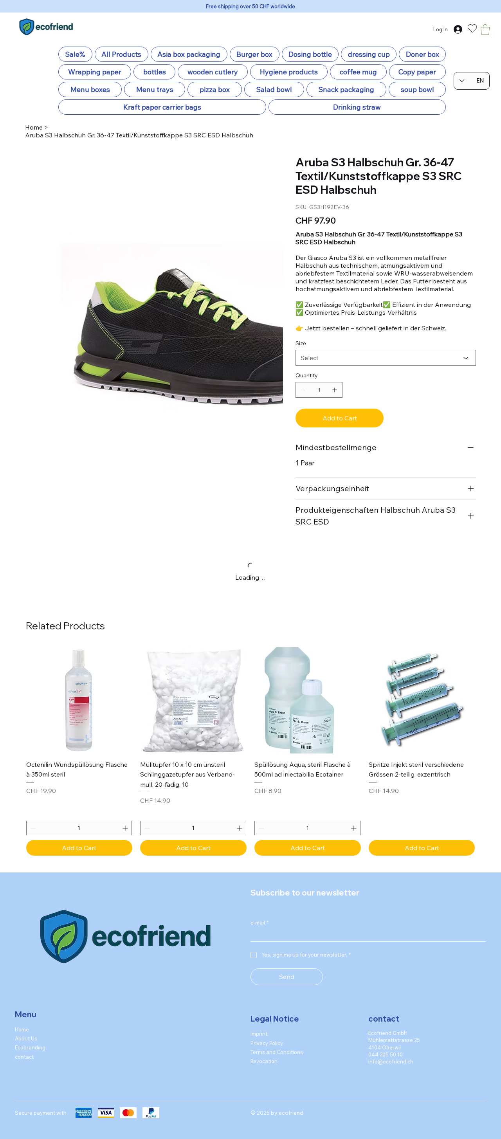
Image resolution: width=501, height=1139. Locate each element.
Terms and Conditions (276, 1071)
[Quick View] (98, 719)
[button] (485, 29)
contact (24, 1075)
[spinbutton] (98, 847)
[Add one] (334, 390)
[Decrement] (32, 847)
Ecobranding (30, 1066)
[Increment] (164, 847)
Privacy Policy (266, 1061)
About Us (26, 1057)
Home (22, 1048)
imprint (258, 1052)
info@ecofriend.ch (390, 1080)
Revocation (264, 1080)
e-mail (259, 941)
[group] (250, 761)
